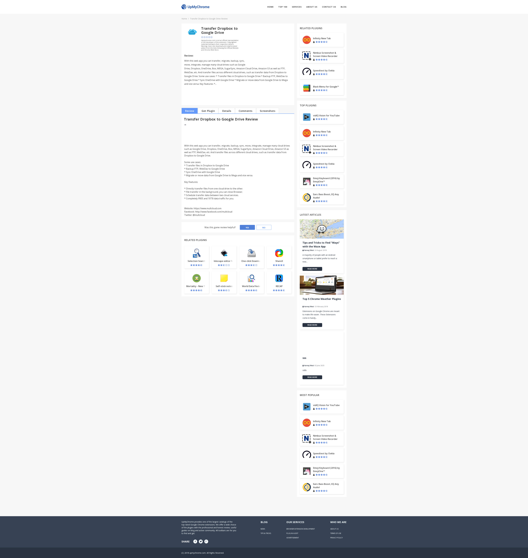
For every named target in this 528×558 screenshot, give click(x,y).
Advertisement (292, 538)
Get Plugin (208, 111)
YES (247, 227)
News (263, 529)
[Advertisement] (268, 45)
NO (263, 227)
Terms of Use (335, 533)
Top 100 (282, 7)
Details (226, 111)
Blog (343, 7)
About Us (311, 7)
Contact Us (329, 7)
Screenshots (267, 111)
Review (189, 111)
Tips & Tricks (266, 533)
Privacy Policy (336, 538)
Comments (245, 111)
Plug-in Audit (292, 533)
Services (297, 7)
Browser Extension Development (300, 529)
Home (270, 7)
